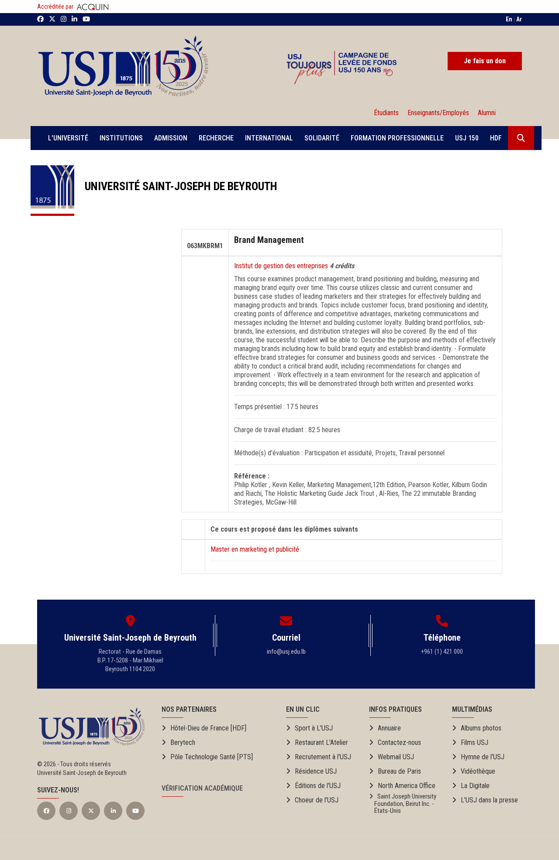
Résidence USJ (316, 771)
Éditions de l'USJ (318, 786)
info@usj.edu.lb (286, 651)
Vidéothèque (478, 771)
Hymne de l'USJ (482, 757)
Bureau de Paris (399, 771)
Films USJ (474, 742)
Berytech (182, 742)
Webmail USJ (396, 757)
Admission (170, 138)
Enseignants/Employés (438, 113)
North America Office (406, 786)
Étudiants (386, 113)
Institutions (121, 138)
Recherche (216, 138)
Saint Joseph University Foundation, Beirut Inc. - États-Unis (402, 804)
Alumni (485, 113)
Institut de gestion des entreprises (282, 266)
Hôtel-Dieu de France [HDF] (208, 728)
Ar (519, 19)
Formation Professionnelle (397, 138)
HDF (496, 138)
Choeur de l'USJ (316, 800)
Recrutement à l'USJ (323, 757)
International (269, 138)
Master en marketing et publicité (254, 549)
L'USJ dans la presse (489, 800)
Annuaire (389, 728)
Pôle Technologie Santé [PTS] (211, 757)
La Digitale (475, 786)
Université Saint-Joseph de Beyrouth (175, 186)
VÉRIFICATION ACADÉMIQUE (202, 788)
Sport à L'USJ (314, 728)
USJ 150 (467, 138)
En (509, 19)
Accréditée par (56, 6)
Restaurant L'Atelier (321, 742)
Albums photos (481, 728)
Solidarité (321, 138)
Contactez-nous (399, 742)
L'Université (68, 138)
